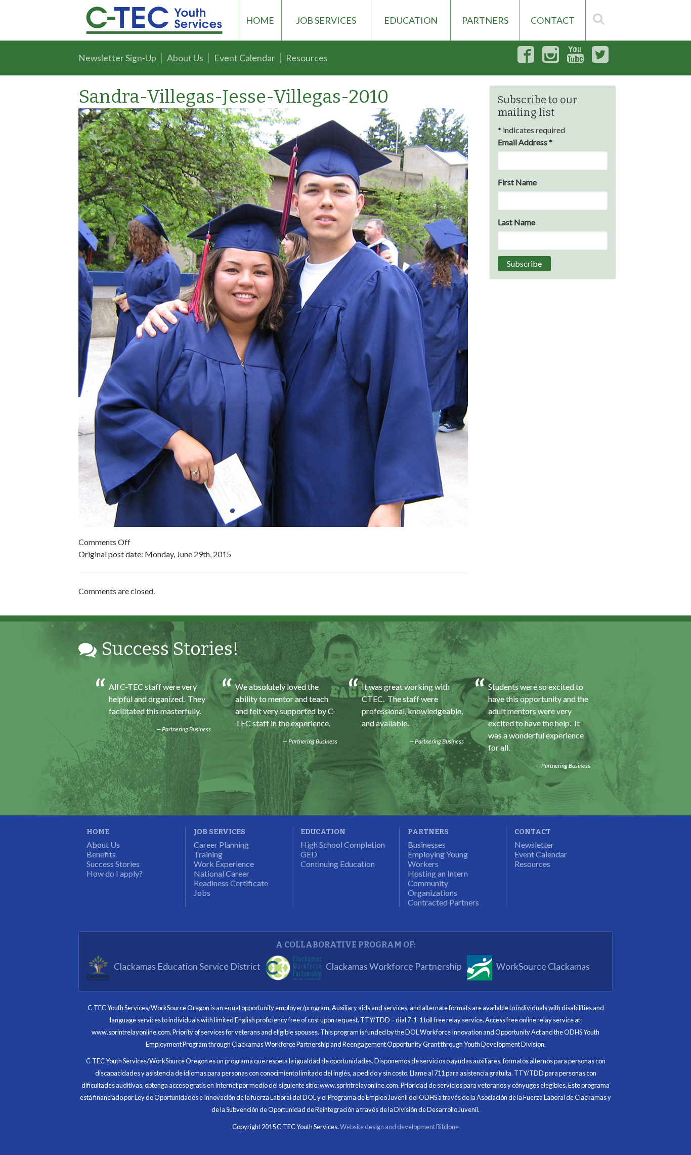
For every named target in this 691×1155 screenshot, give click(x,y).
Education (411, 20)
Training (208, 854)
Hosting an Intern (438, 873)
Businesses (427, 844)
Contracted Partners (443, 902)
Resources (307, 58)
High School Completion (342, 844)
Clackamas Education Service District (187, 967)
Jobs (202, 892)
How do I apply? (115, 873)
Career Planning (221, 844)
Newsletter (534, 844)
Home (260, 20)
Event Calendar (244, 58)
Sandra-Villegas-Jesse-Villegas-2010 (233, 97)
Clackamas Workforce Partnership (394, 967)
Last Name (516, 222)
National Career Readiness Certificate (231, 878)
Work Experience (224, 864)
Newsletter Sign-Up (117, 58)
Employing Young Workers (438, 859)
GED (308, 854)
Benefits (101, 854)
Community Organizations (432, 887)
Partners (485, 20)
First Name (517, 182)
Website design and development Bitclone (399, 1127)
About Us (185, 58)
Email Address (525, 142)
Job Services (326, 20)
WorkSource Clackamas (543, 967)
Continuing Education (337, 864)
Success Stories (113, 864)
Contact (553, 20)
